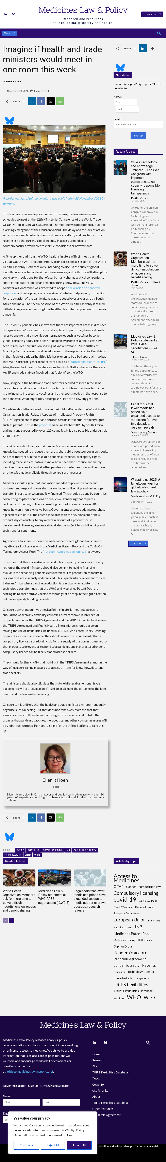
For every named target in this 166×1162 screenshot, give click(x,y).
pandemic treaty (84, 850)
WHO (28, 855)
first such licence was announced (64, 551)
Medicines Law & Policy (145, 496)
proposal (45, 425)
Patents (149, 965)
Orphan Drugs (123, 946)
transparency (142, 978)
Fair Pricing (154, 920)
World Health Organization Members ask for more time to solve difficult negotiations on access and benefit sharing (145, 265)
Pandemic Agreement (130, 959)
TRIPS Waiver (12, 855)
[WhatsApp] (60, 101)
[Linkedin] (6, 14)
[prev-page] (5, 920)
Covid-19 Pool (52, 850)
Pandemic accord (131, 953)
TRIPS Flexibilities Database (133, 991)
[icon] (55, 118)
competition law (150, 886)
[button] (159, 33)
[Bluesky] (13, 14)
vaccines (119, 998)
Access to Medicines (126, 878)
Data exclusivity (144, 906)
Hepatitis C (120, 927)
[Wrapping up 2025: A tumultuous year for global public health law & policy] (120, 484)
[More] (152, 48)
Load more (137, 543)
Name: (118, 96)
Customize (26, 1145)
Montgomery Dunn (143, 432)
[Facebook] (41, 101)
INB (68, 850)
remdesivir (119, 972)
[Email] (51, 101)
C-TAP (20, 850)
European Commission (127, 913)
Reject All (53, 1145)
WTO (37, 855)
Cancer (131, 886)
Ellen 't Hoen (13, 81)
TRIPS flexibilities (131, 984)
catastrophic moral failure (88, 361)
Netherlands (145, 940)
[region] (52, 1132)
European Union (130, 920)
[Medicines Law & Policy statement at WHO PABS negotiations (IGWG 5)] (120, 341)
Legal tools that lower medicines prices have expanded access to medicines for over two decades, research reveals (145, 415)
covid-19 (33, 850)
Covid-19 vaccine (123, 906)
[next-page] (11, 920)
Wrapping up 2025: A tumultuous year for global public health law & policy (145, 485)
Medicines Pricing (124, 940)
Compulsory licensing (136, 893)
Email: (117, 119)
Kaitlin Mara (138, 198)
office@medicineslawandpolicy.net (30, 1071)
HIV (130, 927)
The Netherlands (123, 978)
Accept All (79, 1145)
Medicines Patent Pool (131, 934)
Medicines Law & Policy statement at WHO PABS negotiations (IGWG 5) (145, 344)
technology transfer (141, 971)
